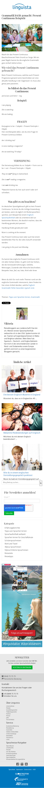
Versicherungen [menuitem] (11, 755)
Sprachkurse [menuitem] (10, 746)
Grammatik (35, 297)
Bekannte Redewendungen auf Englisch (21, 432)
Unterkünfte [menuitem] (9, 748)
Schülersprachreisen (13, 540)
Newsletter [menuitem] (9, 735)
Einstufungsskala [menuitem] (11, 753)
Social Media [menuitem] (10, 719)
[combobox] (20, 482)
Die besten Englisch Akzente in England (21, 394)
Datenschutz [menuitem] (28, 769)
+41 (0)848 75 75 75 (10, 694)
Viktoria (8, 323)
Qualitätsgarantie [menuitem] (11, 710)
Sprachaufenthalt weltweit (15, 534)
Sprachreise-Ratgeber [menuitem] (16, 743)
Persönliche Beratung (12, 679)
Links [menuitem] (7, 739)
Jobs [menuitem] (7, 717)
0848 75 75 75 (9, 676)
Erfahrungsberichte (12, 528)
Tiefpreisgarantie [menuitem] (11, 712)
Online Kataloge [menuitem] (11, 734)
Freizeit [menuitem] (8, 750)
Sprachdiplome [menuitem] (10, 757)
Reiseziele (9, 553)
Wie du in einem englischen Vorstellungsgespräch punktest (17, 473)
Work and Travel (11, 543)
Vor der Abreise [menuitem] (10, 751)
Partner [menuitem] (8, 714)
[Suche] (40, 483)
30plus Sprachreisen (13, 547)
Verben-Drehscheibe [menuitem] (12, 732)
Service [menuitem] (9, 723)
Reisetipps (9, 556)
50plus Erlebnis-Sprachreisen (16, 550)
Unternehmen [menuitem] (10, 706)
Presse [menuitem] (8, 716)
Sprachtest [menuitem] (12, 769)
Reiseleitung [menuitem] (10, 728)
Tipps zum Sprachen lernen (19, 297)
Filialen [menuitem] (8, 708)
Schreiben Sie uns (10, 696)
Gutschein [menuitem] (9, 730)
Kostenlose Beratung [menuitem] (12, 726)
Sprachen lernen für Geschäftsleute (19, 537)
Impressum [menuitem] (19, 769)
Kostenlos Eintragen (22, 667)
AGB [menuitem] (34, 769)
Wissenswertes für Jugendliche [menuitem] (15, 759)
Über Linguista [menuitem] (13, 703)
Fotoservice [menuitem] (9, 737)
